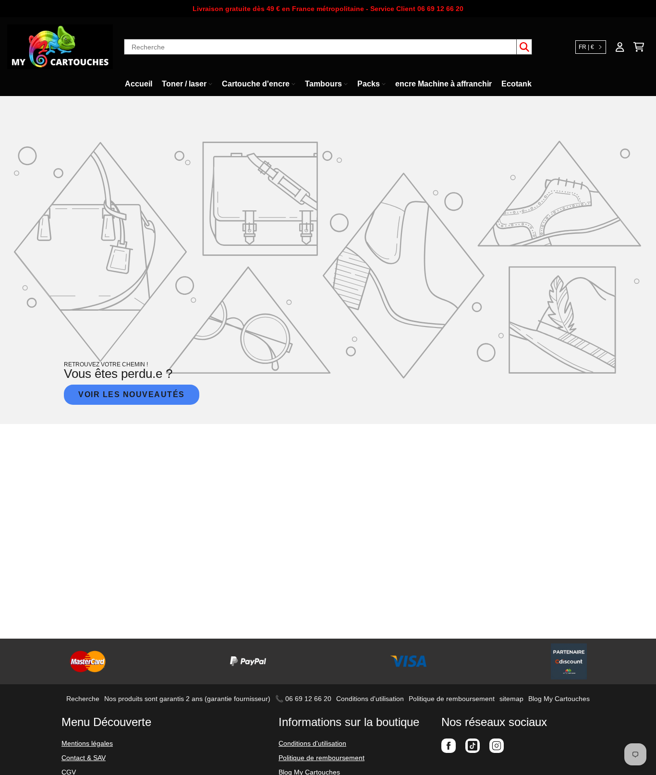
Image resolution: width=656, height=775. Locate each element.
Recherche (82, 698)
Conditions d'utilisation (370, 698)
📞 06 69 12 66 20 (303, 698)
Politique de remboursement (452, 698)
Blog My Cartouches (559, 698)
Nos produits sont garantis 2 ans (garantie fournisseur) (187, 698)
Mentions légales (87, 743)
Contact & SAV (83, 758)
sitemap (511, 698)
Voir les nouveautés (131, 394)
